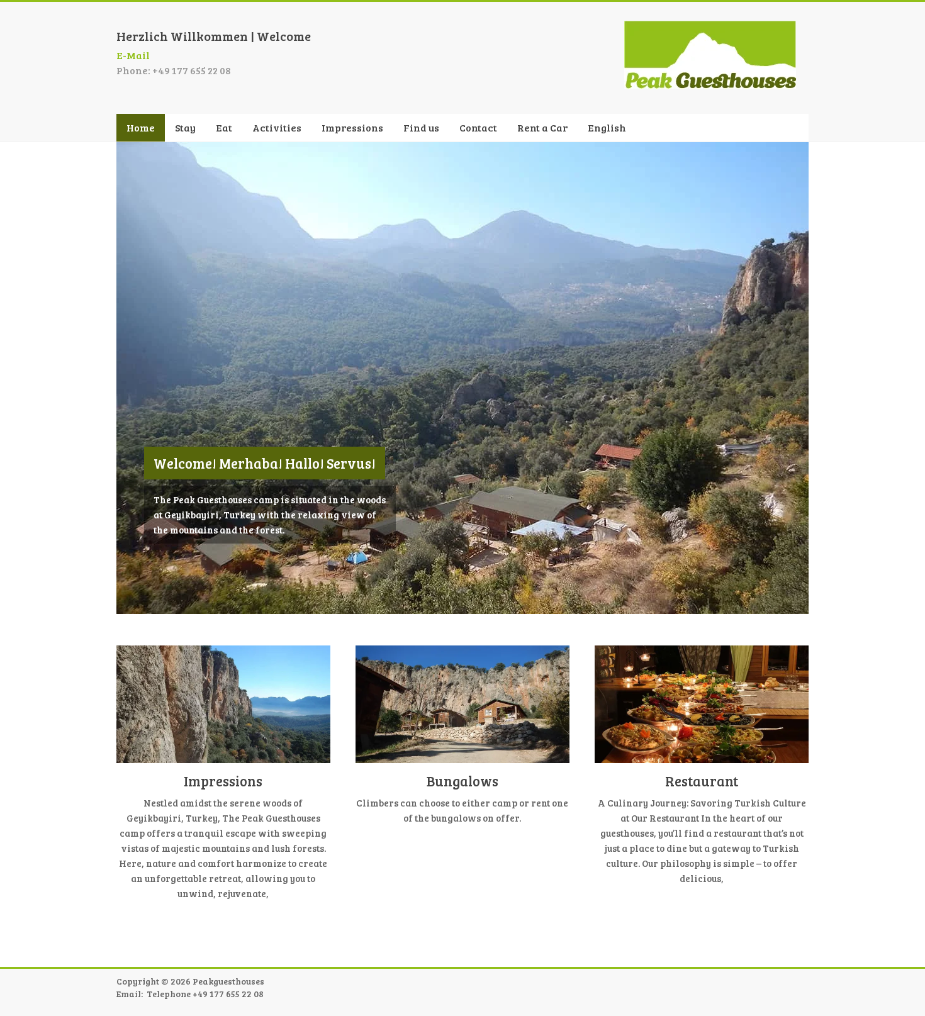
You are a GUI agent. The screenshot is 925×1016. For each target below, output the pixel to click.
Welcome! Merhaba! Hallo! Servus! (265, 463)
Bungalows (462, 780)
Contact (478, 127)
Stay (185, 127)
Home (140, 127)
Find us (421, 127)
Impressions (352, 127)
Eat (224, 127)
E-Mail (133, 55)
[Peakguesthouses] (710, 26)
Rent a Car (542, 127)
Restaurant (701, 780)
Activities (276, 127)
